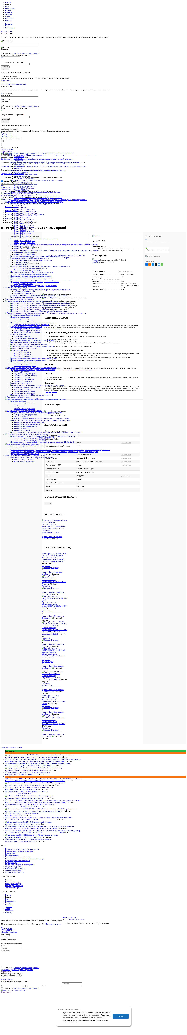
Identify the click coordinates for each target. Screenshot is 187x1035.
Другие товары (126, 465)
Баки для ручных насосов (23, 284)
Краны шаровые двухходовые (25, 364)
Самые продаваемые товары (11, 747)
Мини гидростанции (21, 372)
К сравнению (59, 592)
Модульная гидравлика (13, 867)
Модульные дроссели (22, 428)
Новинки (8, 880)
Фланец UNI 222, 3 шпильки (24, 209)
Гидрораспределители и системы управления (22, 849)
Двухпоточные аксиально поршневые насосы (31, 268)
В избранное (46, 539)
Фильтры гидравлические (14, 872)
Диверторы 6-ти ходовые (23, 356)
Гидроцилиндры (11, 863)
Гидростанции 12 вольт (22, 377)
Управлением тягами (21, 190)
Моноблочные (19, 157)
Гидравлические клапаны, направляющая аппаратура (25, 859)
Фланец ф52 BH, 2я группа (24, 231)
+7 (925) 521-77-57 (7, 84)
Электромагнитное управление (25, 174)
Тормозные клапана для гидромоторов (28, 332)
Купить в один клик (25, 970)
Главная (8, 3)
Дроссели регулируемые (23, 336)
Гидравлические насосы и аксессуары (19, 851)
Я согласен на (21, 53)
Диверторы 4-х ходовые (22, 354)
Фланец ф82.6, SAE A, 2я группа (26, 237)
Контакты (8, 12)
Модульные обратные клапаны (25, 426)
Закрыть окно (6, 80)
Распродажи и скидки (13, 884)
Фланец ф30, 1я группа (22, 217)
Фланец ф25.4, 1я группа (23, 215)
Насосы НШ (18, 206)
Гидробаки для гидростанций (25, 393)
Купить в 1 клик (48, 537)
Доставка (8, 14)
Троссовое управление (22, 176)
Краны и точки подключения (24, 409)
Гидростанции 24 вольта (23, 381)
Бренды (8, 10)
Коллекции (9, 18)
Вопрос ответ (10, 8)
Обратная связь (6, 928)
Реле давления (19, 407)
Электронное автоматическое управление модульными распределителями (41, 418)
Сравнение (58, 537)
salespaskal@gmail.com (9, 135)
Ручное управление (21, 172)
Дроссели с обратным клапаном (25, 338)
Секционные (18, 161)
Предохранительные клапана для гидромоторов (31, 325)
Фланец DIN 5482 (20, 207)
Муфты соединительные (23, 389)
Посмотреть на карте (53, 924)
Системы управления (13, 870)
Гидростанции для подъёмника (25, 375)
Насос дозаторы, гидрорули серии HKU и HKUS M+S (34, 438)
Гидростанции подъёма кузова (25, 374)
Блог (7, 6)
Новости (8, 20)
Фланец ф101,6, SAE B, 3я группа (26, 211)
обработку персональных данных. (26, 53)
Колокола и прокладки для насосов (27, 387)
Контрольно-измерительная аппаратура (19, 865)
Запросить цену (20, 990)
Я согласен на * (21, 968)
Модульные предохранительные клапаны (29, 422)
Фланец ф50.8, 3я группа (23, 229)
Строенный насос (20, 264)
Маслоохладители (12, 855)
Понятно (120, 1016)
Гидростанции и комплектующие (17, 861)
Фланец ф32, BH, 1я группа (24, 219)
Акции (7, 16)
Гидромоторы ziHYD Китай (24, 293)
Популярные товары (12, 882)
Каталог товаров (7, 149)
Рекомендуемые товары (14, 886)
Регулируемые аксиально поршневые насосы (30, 274)
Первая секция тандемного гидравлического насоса (33, 260)
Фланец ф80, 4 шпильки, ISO (24, 235)
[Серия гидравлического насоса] (54, 476)
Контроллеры (19, 448)
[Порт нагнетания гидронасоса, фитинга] (62, 472)
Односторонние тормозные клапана (27, 329)
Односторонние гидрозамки (24, 319)
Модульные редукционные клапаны (27, 424)
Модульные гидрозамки (22, 430)
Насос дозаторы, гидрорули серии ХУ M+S (30, 440)
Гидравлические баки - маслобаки (17, 857)
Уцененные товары (12, 888)
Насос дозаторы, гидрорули (15, 868)
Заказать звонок (7, 31)
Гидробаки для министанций (24, 391)
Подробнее (46, 530)
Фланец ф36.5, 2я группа (23, 221)
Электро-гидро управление (24, 178)
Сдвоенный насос (20, 262)
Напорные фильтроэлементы (24, 461)
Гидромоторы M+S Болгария (24, 291)
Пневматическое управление (24, 186)
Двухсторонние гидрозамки (24, 321)
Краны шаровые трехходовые (25, 366)
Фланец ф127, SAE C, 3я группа (26, 213)
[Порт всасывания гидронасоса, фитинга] (62, 469)
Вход (7, 26)
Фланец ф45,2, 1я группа (23, 223)
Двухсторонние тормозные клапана (27, 331)
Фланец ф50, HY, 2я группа (24, 227)
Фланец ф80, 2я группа (22, 233)
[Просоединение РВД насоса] (64, 465)
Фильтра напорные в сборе (24, 459)
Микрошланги (19, 405)
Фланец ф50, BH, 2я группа (24, 225)
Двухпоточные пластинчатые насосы (27, 270)
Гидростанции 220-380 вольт (24, 379)
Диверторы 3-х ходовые (22, 352)
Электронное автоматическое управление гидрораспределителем (38, 198)
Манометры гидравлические (24, 403)
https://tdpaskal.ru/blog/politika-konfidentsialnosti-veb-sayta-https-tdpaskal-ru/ (83, 1017)
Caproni (79, 479)
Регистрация (10, 28)
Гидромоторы (10, 853)
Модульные (18, 159)
